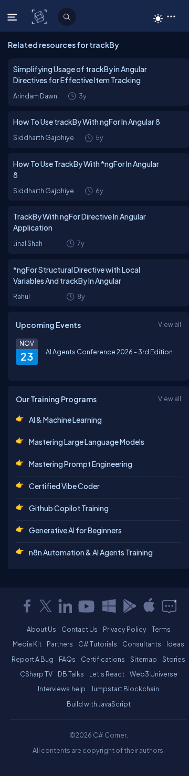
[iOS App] (149, 606)
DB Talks (71, 674)
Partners (60, 644)
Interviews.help (62, 688)
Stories (173, 659)
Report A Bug (33, 659)
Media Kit (27, 644)
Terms (161, 629)
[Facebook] (26, 606)
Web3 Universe (153, 674)
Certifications (103, 659)
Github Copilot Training (69, 508)
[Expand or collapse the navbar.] (13, 17)
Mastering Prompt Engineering (80, 464)
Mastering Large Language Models (86, 441)
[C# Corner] (40, 16)
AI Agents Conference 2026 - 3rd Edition (109, 351)
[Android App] (129, 606)
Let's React (106, 674)
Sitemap (143, 659)
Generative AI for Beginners (75, 530)
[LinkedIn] (65, 606)
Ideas (175, 644)
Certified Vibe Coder (64, 486)
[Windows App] (109, 606)
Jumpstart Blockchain (125, 688)
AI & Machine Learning (65, 419)
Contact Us (79, 629)
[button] (170, 16)
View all (169, 324)
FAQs (67, 659)
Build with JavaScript (99, 704)
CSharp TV (36, 674)
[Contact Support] (169, 606)
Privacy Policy (124, 629)
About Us (41, 629)
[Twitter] (45, 606)
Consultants (141, 644)
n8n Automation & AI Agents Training (91, 552)
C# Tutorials (97, 644)
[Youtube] (87, 606)
